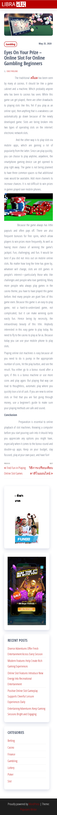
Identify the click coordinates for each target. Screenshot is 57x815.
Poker (10, 774)
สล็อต (34, 78)
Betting (11, 740)
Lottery (11, 768)
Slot (9, 781)
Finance (11, 754)
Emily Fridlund (12, 71)
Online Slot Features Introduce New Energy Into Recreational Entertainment (25, 678)
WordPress (34, 804)
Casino (11, 747)
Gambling (10, 44)
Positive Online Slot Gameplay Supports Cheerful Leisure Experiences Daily (23, 696)
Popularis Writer (28, 809)
